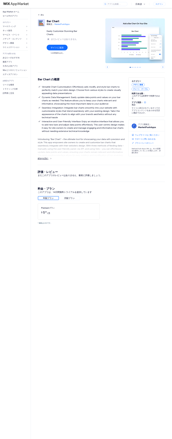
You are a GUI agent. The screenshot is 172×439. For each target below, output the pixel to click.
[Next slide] (163, 67)
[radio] (48, 198)
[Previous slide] (107, 67)
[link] (15, 12)
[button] (145, 102)
